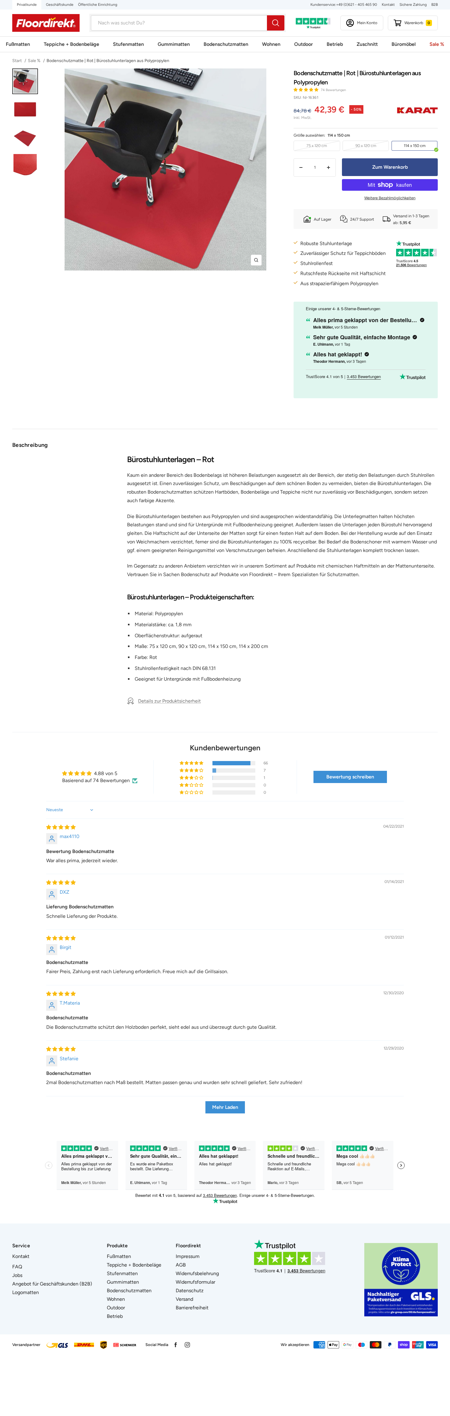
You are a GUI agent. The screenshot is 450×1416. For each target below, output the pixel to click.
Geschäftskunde (59, 4)
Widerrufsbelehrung (197, 1273)
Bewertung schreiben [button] (350, 777)
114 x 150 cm (415, 145)
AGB (181, 1265)
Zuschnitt (367, 44)
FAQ (17, 1267)
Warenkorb (417, 22)
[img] (61, 827)
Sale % (436, 44)
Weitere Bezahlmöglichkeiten (389, 198)
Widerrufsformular (195, 1282)
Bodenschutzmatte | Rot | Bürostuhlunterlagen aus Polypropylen (108, 60)
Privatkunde (27, 4)
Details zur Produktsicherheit (169, 701)
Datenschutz (190, 1290)
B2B (434, 4)
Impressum (188, 1256)
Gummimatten (174, 44)
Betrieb (335, 44)
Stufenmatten (128, 44)
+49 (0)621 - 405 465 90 (356, 4)
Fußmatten (18, 44)
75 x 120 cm (316, 145)
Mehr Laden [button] (225, 1107)
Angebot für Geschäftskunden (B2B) (52, 1284)
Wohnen (271, 44)
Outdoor (303, 44)
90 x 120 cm (365, 145)
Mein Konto (367, 22)
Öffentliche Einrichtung (97, 4)
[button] (306, 89)
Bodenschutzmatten (226, 44)
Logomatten (25, 1292)
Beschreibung (30, 445)
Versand (184, 1299)
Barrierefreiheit (192, 1308)
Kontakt (388, 4)
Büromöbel (404, 44)
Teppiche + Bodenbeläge (71, 44)
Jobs (17, 1275)
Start (17, 60)
